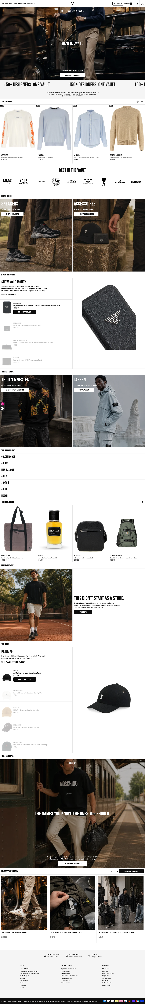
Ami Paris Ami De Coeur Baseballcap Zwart (27, 673)
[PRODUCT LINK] (18, 134)
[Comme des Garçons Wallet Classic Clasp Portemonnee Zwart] (6, 342)
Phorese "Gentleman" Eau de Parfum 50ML (47, 558)
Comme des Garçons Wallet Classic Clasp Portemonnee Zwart (33, 343)
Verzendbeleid (48, 1001)
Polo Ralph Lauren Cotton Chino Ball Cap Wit (27, 693)
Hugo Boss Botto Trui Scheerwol (45, 157)
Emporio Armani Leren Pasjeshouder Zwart (27, 325)
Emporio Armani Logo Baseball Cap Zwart (26, 727)
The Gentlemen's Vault (13, 1001)
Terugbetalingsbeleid (59, 1001)
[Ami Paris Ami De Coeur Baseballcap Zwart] (6, 675)
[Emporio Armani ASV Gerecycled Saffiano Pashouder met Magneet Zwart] (6, 308)
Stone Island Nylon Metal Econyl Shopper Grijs (12, 558)
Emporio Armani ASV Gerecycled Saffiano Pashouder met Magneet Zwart (36, 305)
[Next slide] (142, 101)
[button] (136, 3)
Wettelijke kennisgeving (89, 1001)
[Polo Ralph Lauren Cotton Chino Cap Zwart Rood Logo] (6, 744)
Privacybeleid (27, 1001)
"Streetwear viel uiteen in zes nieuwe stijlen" (116, 932)
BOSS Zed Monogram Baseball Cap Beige (26, 710)
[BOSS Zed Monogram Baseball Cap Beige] (6, 710)
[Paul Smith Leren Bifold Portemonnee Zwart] (6, 360)
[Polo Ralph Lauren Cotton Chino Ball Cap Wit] (6, 693)
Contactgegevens (37, 1001)
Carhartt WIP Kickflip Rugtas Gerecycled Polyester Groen (123, 558)
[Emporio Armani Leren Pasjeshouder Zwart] (6, 325)
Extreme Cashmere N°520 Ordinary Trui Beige (121, 157)
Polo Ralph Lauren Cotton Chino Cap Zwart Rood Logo (30, 744)
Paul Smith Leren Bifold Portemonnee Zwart (27, 360)
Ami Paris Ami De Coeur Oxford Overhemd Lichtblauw (86, 157)
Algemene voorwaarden (74, 1001)
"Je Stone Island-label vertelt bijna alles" (67, 932)
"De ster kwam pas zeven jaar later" (15, 932)
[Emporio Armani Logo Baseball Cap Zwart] (6, 727)
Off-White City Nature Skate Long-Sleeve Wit (12, 157)
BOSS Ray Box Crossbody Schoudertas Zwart (84, 558)
